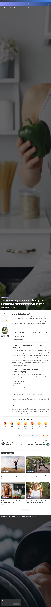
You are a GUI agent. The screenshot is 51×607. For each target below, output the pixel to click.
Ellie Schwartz (6, 307)
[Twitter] (6, 316)
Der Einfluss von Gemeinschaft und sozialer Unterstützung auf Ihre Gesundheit (12, 476)
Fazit (34, 336)
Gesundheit (4, 297)
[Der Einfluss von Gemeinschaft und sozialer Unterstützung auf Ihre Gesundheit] (13, 464)
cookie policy (16, 601)
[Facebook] (3, 316)
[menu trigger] (3, 4)
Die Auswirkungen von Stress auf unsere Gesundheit (39, 333)
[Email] (6, 320)
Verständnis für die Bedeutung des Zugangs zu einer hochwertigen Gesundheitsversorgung (37, 476)
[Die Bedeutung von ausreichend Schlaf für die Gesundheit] (5, 330)
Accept (16, 604)
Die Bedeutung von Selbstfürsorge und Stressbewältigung (19, 338)
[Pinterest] (3, 320)
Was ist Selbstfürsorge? (20, 332)
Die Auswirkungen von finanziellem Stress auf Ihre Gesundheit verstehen (12, 501)
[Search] (48, 4)
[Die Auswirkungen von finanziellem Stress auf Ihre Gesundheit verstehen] (13, 490)
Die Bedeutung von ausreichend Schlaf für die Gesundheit (5, 337)
